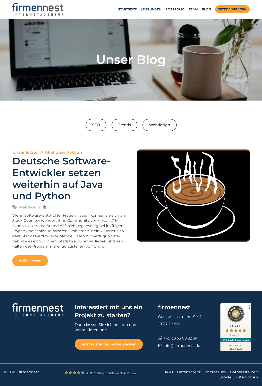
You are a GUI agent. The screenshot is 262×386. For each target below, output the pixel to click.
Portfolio (175, 9)
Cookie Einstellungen (238, 377)
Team (193, 9)
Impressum (215, 372)
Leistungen (151, 9)
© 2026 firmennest (21, 372)
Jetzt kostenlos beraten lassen (109, 344)
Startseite (127, 9)
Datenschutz (189, 372)
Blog (206, 9)
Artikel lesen (30, 261)
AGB (169, 372)
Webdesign (159, 125)
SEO (96, 125)
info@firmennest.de (182, 345)
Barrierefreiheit (244, 372)
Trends (124, 125)
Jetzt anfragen (232, 9)
